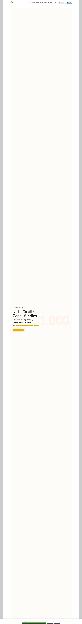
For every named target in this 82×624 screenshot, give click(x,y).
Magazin (41, 2)
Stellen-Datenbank (35, 2)
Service (45, 2)
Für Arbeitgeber (50, 2)
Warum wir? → (28, 330)
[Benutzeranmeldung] (55, 3)
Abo (30, 2)
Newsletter (69, 2)
